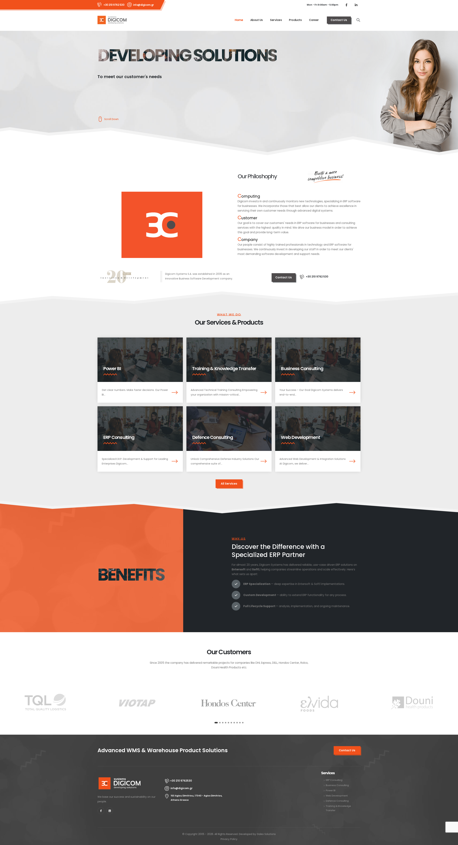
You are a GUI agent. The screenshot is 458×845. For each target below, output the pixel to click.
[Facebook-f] (101, 810)
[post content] (140, 359)
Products (295, 20)
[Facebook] (346, 5)
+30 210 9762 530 (113, 5)
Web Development (300, 437)
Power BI (112, 368)
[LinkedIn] (356, 5)
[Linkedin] (109, 810)
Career (314, 20)
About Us (256, 20)
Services (276, 20)
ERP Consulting (118, 437)
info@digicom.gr (143, 5)
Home (239, 20)
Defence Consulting (212, 437)
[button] (358, 20)
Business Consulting (302, 368)
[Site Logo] (112, 20)
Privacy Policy (229, 839)
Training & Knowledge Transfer (224, 368)
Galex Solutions (266, 834)
